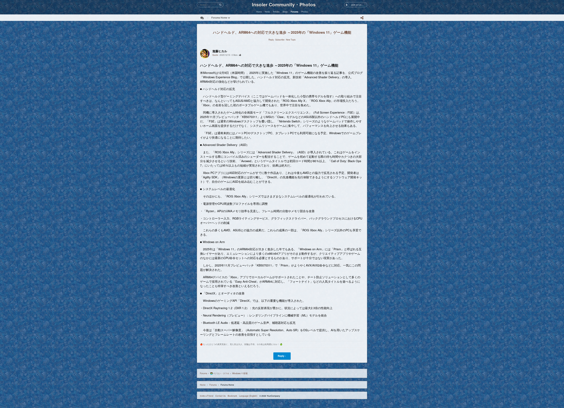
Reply (271, 39)
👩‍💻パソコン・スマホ (219, 373)
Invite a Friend (206, 395)
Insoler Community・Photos (284, 4)
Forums (203, 373)
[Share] (362, 17)
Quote (215, 54)
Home (202, 384)
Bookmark (232, 395)
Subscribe (279, 39)
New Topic (291, 39)
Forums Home (219, 17)
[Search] (220, 4)
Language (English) (248, 395)
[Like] (240, 54)
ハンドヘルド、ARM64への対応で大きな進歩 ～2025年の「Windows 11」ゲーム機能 (282, 32)
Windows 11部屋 (240, 373)
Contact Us (220, 395)
